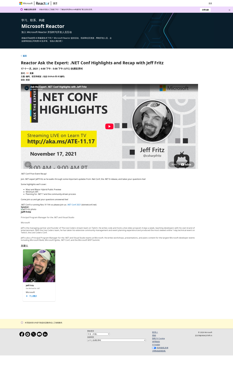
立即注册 (205, 10)
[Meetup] (28, 335)
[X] (34, 335)
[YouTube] (40, 335)
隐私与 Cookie (158, 338)
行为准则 (156, 344)
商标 (154, 335)
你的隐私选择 (162, 347)
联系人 (155, 332)
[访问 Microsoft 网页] (26, 3)
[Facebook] (22, 335)
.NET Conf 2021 (74, 204)
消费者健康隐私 (159, 351)
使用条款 (156, 341)
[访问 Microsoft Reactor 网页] (42, 3)
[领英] (46, 335)
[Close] (229, 10)
